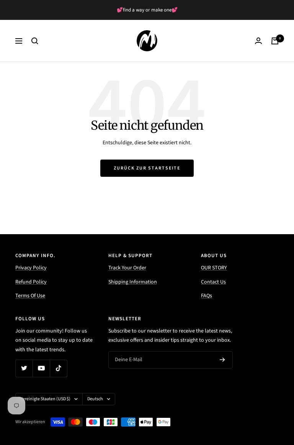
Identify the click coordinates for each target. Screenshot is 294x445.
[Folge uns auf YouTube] (41, 368)
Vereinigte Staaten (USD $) (45, 399)
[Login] (258, 40)
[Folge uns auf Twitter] (24, 368)
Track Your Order (127, 268)
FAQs (206, 296)
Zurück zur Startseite (147, 168)
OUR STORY (214, 268)
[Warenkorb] (275, 40)
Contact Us (213, 282)
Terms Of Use (30, 296)
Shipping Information (132, 282)
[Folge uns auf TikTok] (58, 368)
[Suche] (34, 40)
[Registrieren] (222, 359)
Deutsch (95, 399)
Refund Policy (31, 282)
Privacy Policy (31, 268)
